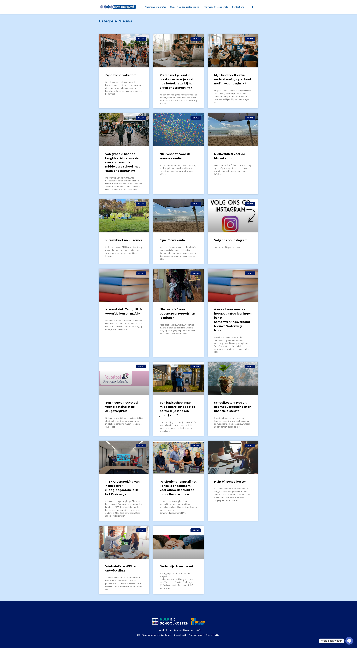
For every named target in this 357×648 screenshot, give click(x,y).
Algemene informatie (155, 7)
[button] (251, 7)
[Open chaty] (349, 641)
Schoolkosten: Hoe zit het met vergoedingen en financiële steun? (233, 407)
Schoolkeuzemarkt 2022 (123, 641)
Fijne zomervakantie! (120, 75)
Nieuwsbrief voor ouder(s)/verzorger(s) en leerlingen (177, 313)
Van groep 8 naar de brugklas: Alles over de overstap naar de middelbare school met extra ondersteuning (122, 162)
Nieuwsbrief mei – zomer (123, 240)
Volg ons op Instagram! (231, 240)
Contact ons (238, 7)
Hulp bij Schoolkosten (230, 481)
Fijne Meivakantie (173, 240)
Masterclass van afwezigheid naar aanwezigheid (227, 570)
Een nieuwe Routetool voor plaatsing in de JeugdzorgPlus (121, 407)
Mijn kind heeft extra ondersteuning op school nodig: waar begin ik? (232, 79)
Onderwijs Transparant (176, 566)
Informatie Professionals (215, 7)
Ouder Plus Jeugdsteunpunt (184, 7)
